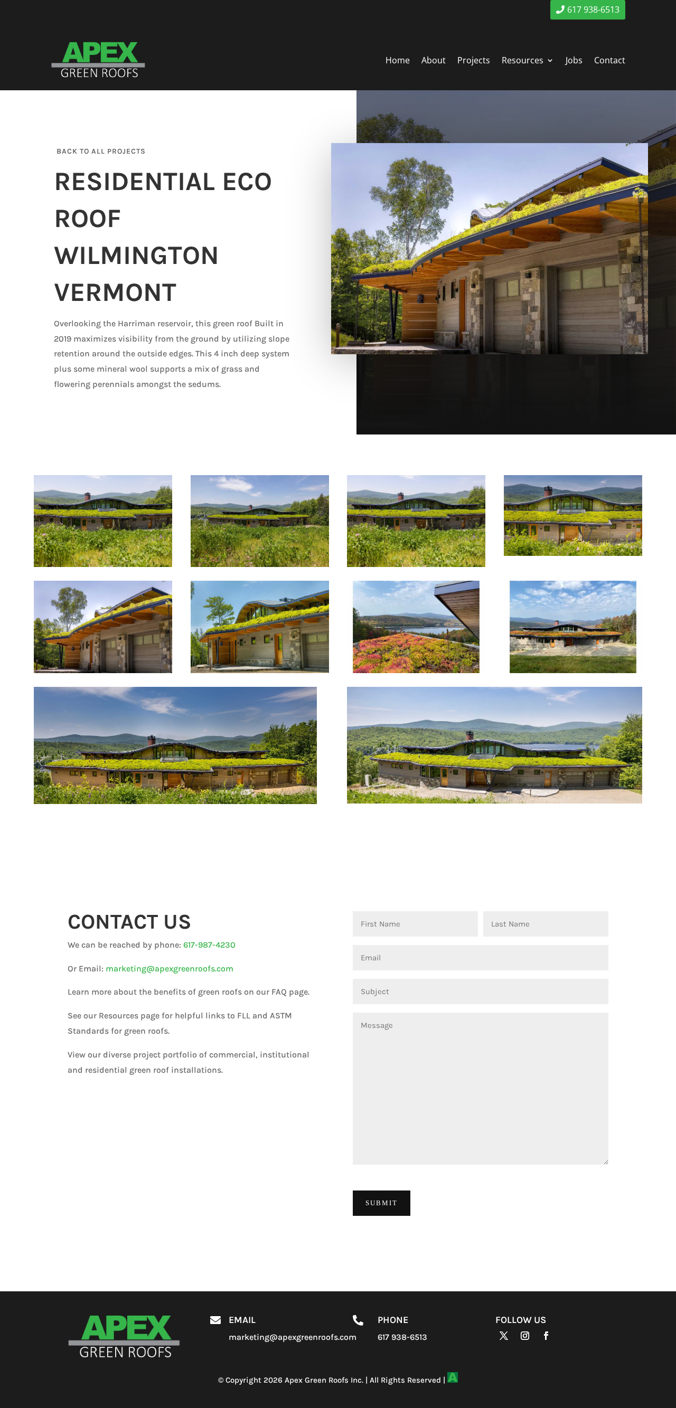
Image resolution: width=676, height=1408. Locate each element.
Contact (609, 60)
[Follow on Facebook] (546, 1335)
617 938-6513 (593, 9)
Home (398, 60)
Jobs (574, 60)
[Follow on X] (503, 1335)
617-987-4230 (209, 945)
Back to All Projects (101, 151)
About (433, 60)
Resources (522, 60)
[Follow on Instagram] (525, 1335)
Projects (473, 60)
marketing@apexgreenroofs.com (169, 968)
